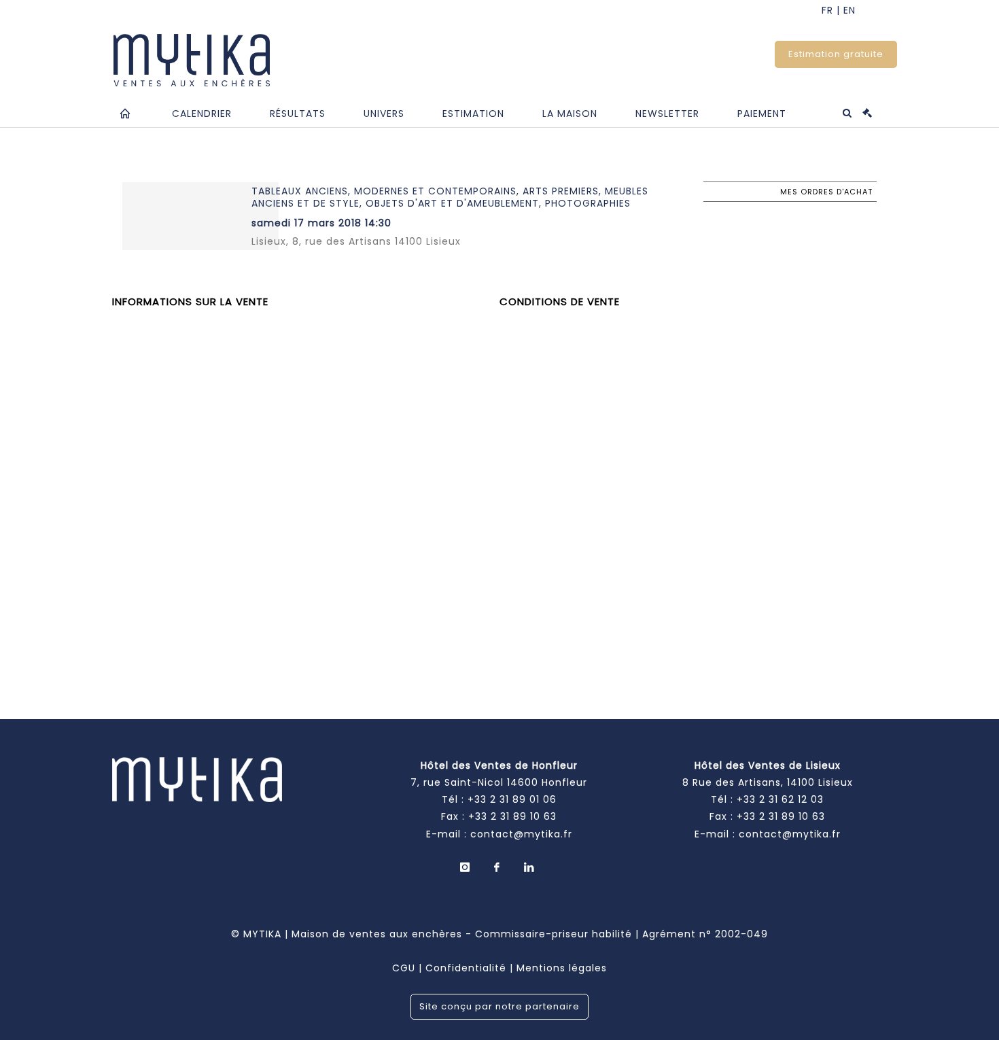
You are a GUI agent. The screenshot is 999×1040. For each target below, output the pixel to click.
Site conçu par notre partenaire (499, 1006)
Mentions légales (561, 968)
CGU (403, 968)
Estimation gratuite (835, 54)
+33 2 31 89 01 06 (512, 799)
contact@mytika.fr (521, 834)
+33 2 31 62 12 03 (780, 799)
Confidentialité (465, 968)
